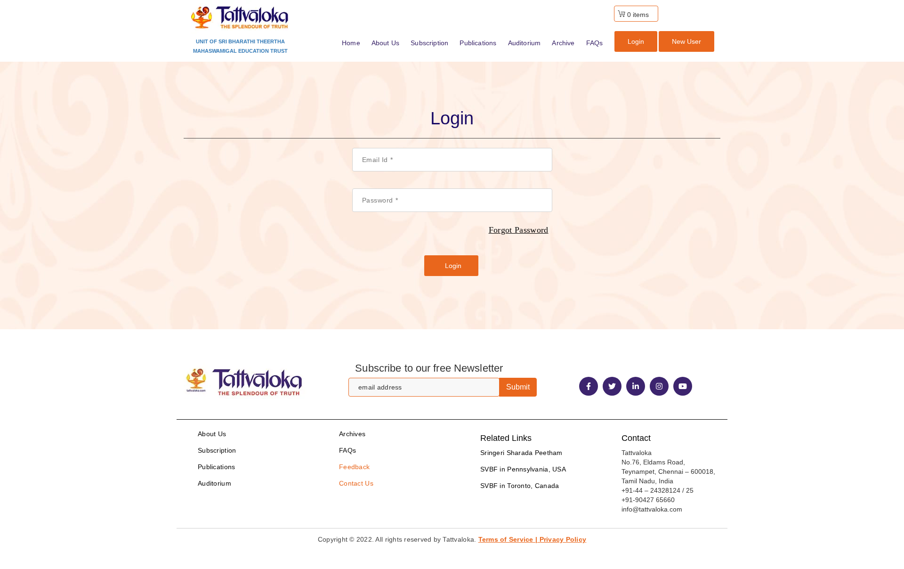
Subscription (217, 450)
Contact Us (356, 483)
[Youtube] (682, 386)
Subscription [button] (429, 43)
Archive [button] (563, 43)
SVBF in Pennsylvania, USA (523, 469)
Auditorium (214, 483)
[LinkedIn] (635, 386)
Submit (518, 387)
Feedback (354, 467)
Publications (216, 467)
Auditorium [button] (524, 43)
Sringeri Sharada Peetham (521, 452)
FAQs (347, 450)
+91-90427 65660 (648, 500)
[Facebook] (588, 386)
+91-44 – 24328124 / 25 (658, 490)
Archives (352, 434)
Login (636, 41)
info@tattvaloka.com (652, 509)
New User (686, 41)
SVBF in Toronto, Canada (519, 485)
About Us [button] (385, 43)
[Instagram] (659, 386)
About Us (212, 434)
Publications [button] (478, 43)
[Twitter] (612, 386)
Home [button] (351, 43)
